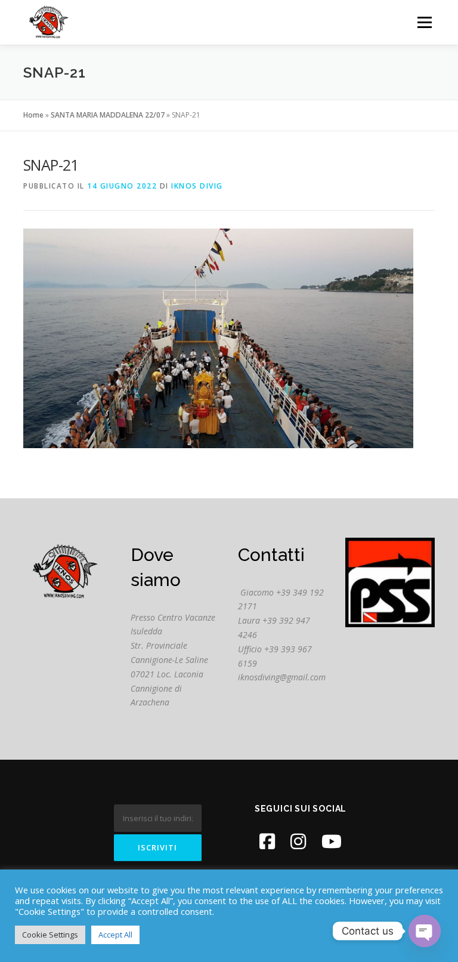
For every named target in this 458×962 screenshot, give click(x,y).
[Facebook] (267, 841)
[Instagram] (298, 841)
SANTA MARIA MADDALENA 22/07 (108, 115)
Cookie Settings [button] (50, 934)
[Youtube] (331, 841)
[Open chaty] (425, 931)
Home (33, 115)
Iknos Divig (197, 186)
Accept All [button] (115, 934)
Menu (424, 22)
